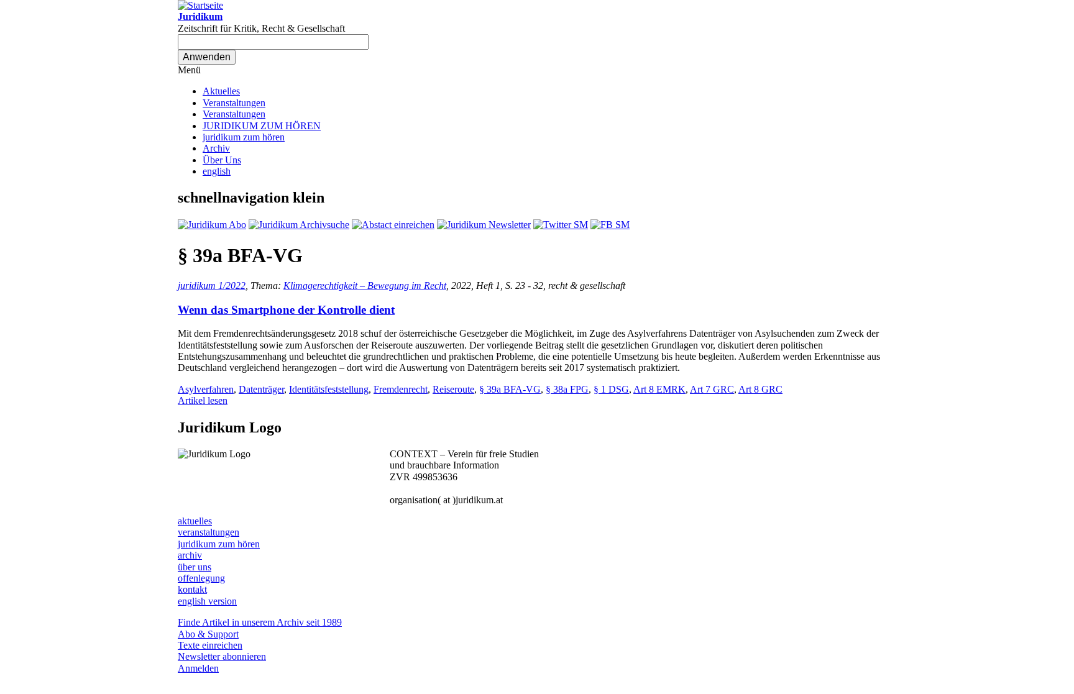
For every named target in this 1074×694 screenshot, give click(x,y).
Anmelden (198, 668)
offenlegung (201, 578)
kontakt (192, 589)
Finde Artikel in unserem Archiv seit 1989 (260, 622)
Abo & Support (208, 634)
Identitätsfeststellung (329, 389)
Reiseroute (453, 389)
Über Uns (222, 160)
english (217, 171)
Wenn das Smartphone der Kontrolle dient (286, 309)
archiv (190, 555)
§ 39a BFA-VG (510, 389)
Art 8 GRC (760, 389)
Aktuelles (221, 91)
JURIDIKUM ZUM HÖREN (262, 126)
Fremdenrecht (401, 389)
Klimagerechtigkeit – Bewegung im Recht (364, 285)
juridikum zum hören (244, 137)
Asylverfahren (206, 389)
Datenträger (261, 389)
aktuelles (195, 521)
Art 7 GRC (712, 389)
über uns (194, 567)
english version (207, 601)
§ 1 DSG (611, 389)
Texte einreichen (210, 645)
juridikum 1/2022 (212, 285)
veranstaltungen (208, 532)
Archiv (216, 148)
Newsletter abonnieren (222, 656)
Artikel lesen (202, 400)
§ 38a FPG (567, 389)
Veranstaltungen (234, 103)
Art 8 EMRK (659, 389)
